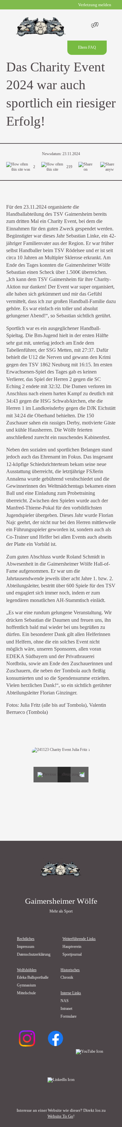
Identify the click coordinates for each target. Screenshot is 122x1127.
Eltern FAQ (87, 47)
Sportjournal (72, 954)
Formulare (68, 1016)
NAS (65, 1001)
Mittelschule (26, 993)
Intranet (66, 1009)
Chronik (67, 977)
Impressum (25, 947)
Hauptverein (71, 947)
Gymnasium (26, 985)
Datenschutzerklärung (33, 954)
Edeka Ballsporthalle (32, 977)
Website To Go (60, 1116)
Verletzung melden (94, 5)
